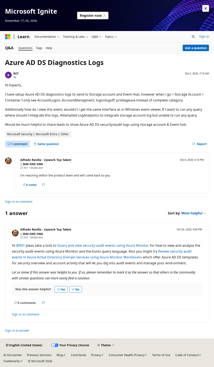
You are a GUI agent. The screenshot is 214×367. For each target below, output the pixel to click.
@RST (21, 245)
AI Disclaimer (12, 355)
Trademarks (11, 361)
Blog (60, 355)
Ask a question (196, 48)
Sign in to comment (18, 202)
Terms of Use (161, 355)
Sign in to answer (17, 330)
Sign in (204, 36)
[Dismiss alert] (205, 8)
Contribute (78, 355)
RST (16, 73)
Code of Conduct (187, 355)
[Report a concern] (43, 184)
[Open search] (193, 36)
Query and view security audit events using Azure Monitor (103, 245)
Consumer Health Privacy (126, 355)
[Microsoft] (7, 36)
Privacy (96, 355)
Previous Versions (39, 355)
